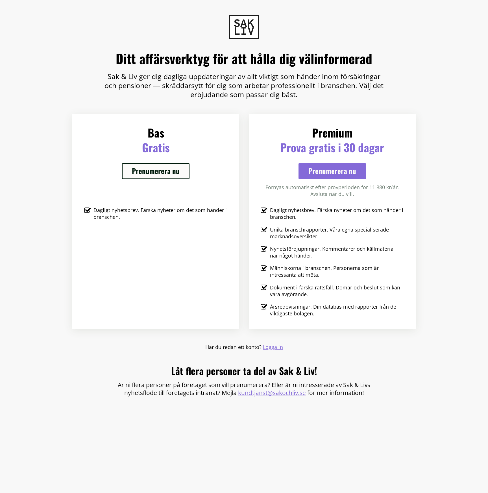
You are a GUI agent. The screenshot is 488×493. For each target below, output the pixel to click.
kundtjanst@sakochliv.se (272, 393)
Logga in (273, 347)
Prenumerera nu (156, 170)
